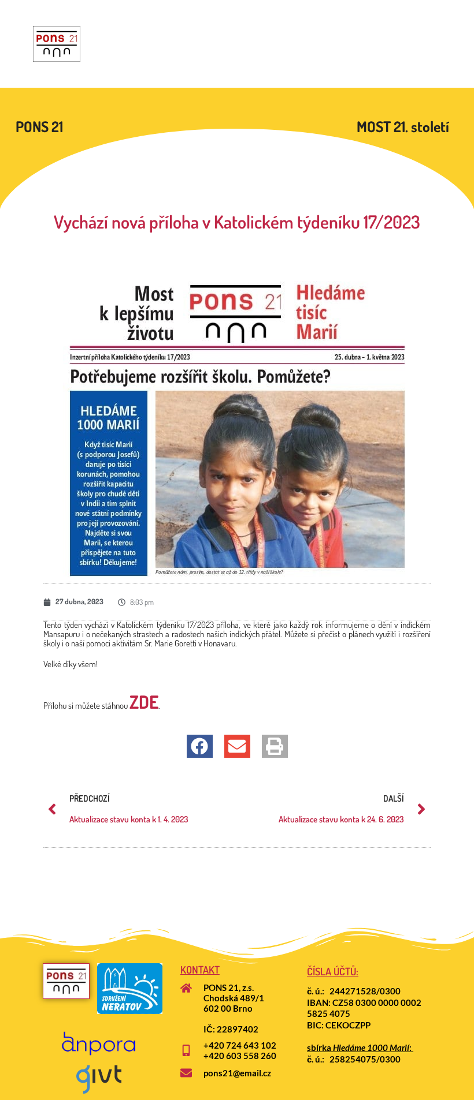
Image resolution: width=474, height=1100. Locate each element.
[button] (200, 746)
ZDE (143, 701)
